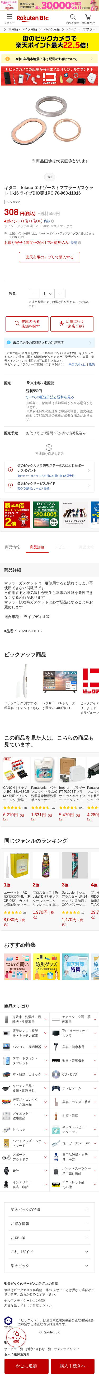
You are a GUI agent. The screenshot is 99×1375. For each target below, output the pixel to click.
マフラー (89, 29)
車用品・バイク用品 (22, 29)
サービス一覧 (13, 1349)
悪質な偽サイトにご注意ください (28, 1305)
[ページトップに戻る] (91, 1357)
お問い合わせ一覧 (38, 1349)
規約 (92, 364)
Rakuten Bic (33, 19)
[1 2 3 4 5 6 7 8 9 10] (47, 293)
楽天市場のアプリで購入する (50, 257)
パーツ (71, 29)
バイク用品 (52, 29)
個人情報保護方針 (17, 1354)
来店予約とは (77, 364)
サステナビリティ (66, 1349)
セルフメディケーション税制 (24, 1300)
